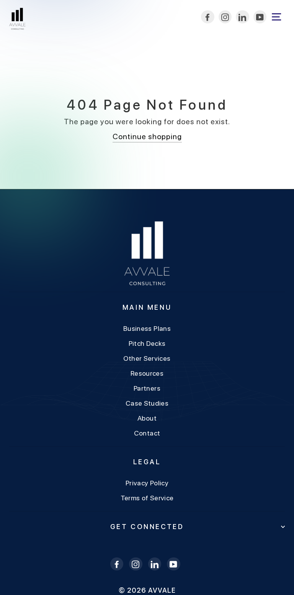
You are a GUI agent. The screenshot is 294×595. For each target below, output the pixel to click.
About (147, 418)
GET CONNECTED (147, 527)
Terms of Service (147, 498)
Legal (147, 462)
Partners (147, 388)
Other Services (146, 358)
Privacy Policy (147, 483)
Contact (147, 433)
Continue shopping (147, 136)
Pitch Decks (147, 343)
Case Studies (147, 403)
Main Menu (147, 307)
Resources (147, 373)
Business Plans (147, 328)
